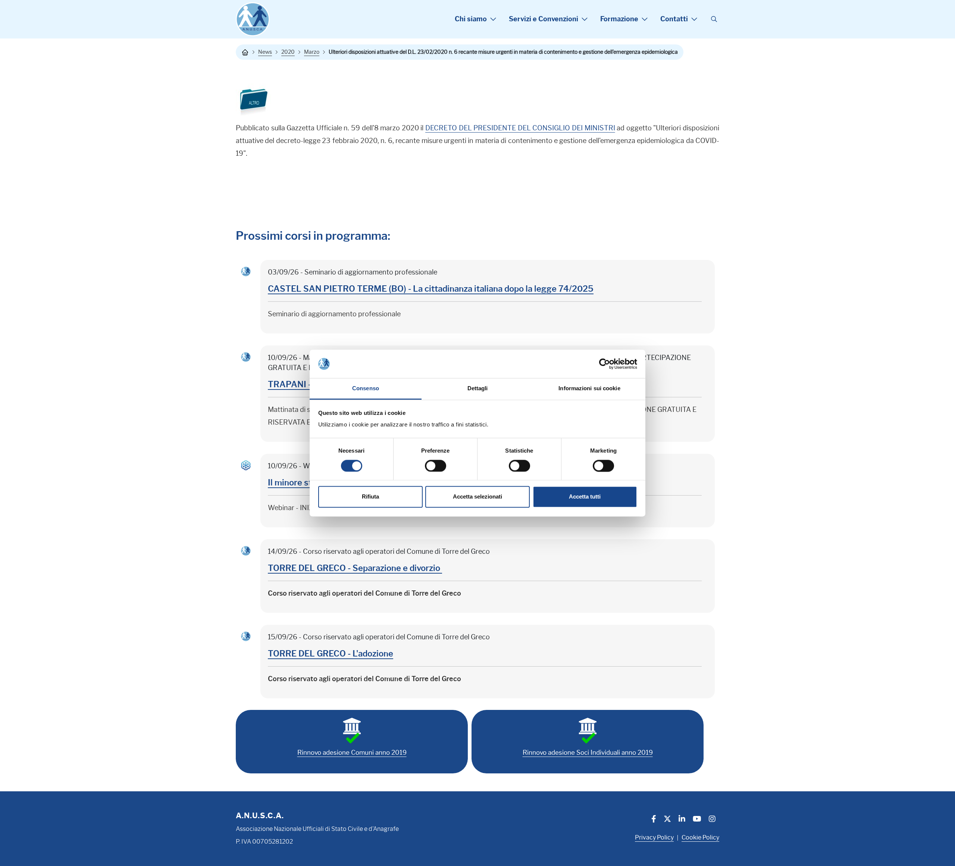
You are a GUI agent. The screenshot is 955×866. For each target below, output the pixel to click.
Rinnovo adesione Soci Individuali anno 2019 (588, 752)
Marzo (311, 52)
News (265, 52)
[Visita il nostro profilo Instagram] (712, 819)
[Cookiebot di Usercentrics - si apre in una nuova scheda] (604, 363)
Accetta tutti (585, 497)
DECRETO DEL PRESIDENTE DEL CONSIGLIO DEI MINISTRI (520, 128)
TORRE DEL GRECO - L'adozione (330, 654)
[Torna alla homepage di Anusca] (253, 19)
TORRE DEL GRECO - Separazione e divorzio (355, 568)
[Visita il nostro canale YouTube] (697, 819)
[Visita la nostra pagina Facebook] (653, 819)
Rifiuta (370, 497)
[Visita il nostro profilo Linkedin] (682, 819)
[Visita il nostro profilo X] (667, 819)
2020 (288, 52)
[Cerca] (714, 19)
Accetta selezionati (477, 497)
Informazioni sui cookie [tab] (589, 388)
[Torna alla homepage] (245, 52)
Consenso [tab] (365, 388)
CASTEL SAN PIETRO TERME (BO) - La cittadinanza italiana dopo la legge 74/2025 (431, 289)
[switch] (435, 466)
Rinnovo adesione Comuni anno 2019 (352, 752)
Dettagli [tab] (477, 388)
